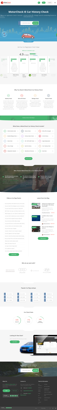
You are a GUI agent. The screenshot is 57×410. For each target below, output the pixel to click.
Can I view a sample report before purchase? (13, 251)
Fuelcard (45, 399)
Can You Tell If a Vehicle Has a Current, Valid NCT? (14, 216)
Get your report (28, 158)
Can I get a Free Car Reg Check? (11, 246)
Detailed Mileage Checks (12, 136)
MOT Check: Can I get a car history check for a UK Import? (15, 211)
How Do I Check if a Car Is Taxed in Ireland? (13, 231)
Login (44, 2)
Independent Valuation (11, 151)
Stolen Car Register (47, 392)
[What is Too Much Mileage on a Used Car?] (36, 229)
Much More (44, 151)
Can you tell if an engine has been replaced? (13, 218)
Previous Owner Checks (29, 136)
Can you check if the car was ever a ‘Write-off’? (14, 208)
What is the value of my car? (10, 243)
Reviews (39, 397)
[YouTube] (55, 408)
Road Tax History (28, 146)
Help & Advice (34, 216)
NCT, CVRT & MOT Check (29, 141)
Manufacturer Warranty (29, 151)
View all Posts (43, 238)
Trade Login (14, 390)
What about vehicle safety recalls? (11, 241)
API (38, 395)
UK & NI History (45, 136)
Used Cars (33, 227)
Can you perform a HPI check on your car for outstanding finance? (15, 203)
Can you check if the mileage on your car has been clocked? (15, 206)
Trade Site (49, 2)
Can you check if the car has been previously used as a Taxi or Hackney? (15, 238)
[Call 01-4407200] (39, 3)
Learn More (15, 341)
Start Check (35, 23)
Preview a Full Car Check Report (28, 117)
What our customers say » (28, 50)
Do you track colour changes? (10, 228)
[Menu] (55, 3)
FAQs (39, 393)
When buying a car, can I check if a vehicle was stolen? (15, 213)
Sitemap (45, 384)
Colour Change (10, 146)
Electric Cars (34, 204)
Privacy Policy (43, 408)
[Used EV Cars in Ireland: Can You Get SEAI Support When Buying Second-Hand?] (36, 206)
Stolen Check (9, 141)
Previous (3, 59)
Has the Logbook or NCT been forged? (12, 233)
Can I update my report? (9, 248)
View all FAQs (13, 254)
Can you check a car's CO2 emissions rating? (13, 226)
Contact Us (39, 403)
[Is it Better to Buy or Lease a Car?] (36, 218)
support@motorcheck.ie (28, 390)
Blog (39, 399)
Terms (36, 408)
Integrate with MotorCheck (46, 389)
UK (26, 183)
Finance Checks (28, 131)
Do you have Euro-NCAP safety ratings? (12, 221)
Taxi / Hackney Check (46, 146)
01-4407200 (29, 387)
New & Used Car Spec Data (48, 395)
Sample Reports (47, 397)
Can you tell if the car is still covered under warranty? (15, 223)
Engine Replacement (46, 141)
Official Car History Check (10, 384)
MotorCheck (6, 2)
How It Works (39, 390)
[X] (52, 408)
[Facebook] (50, 408)
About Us (40, 387)
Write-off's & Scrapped (46, 131)
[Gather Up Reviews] (6, 408)
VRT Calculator (47, 386)
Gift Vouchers (40, 385)
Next (53, 59)
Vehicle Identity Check (11, 131)
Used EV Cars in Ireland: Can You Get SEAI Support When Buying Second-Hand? (48, 205)
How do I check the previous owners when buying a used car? (15, 236)
